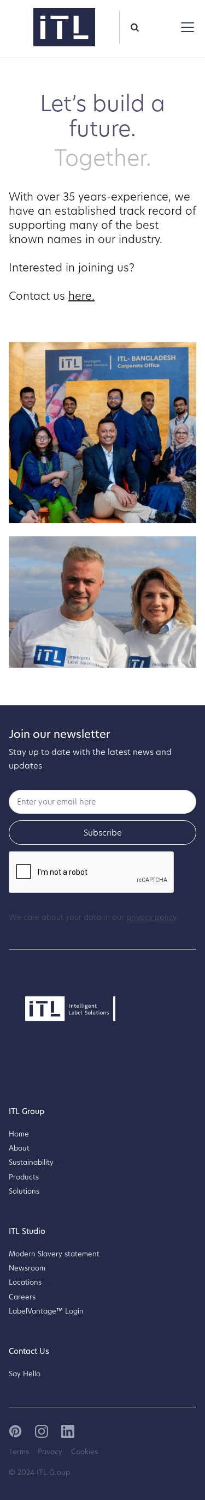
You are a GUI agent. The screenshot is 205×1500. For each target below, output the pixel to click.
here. (81, 295)
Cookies (84, 1451)
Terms (19, 1451)
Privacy (50, 1451)
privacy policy (151, 917)
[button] (185, 27)
